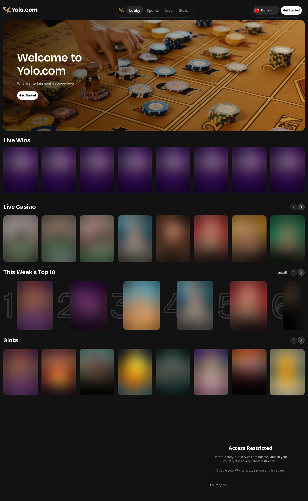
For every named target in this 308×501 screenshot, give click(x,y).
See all (282, 272)
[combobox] (266, 10)
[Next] (301, 207)
